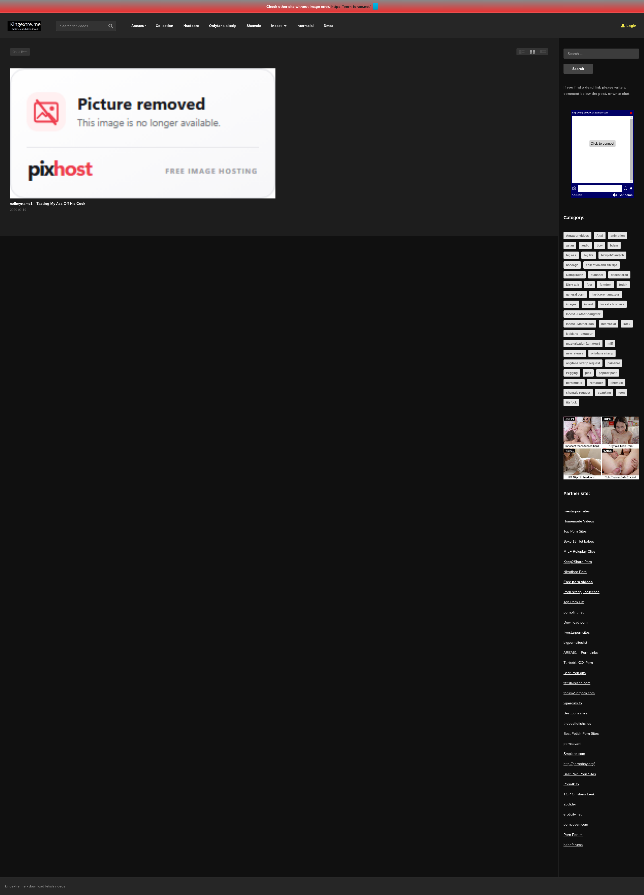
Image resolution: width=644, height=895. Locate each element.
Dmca (328, 26)
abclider (570, 804)
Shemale (254, 26)
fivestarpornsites (577, 511)
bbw (599, 245)
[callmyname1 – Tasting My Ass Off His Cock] (142, 133)
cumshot (597, 275)
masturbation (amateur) (583, 343)
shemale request (578, 392)
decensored (619, 275)
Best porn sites (575, 713)
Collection (164, 26)
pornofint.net (574, 612)
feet (589, 285)
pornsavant (572, 744)
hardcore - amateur (605, 294)
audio (585, 245)
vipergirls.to (573, 703)
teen (621, 392)
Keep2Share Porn (578, 562)
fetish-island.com (577, 683)
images (571, 304)
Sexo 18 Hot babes (579, 541)
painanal (614, 363)
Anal (599, 235)
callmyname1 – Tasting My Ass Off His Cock (47, 203)
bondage (572, 265)
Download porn (576, 622)
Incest (277, 26)
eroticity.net (573, 814)
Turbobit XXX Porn (578, 663)
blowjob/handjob (612, 255)
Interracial (305, 26)
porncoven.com (576, 824)
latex (626, 324)
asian (570, 245)
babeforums (573, 845)
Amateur (138, 26)
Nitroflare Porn (575, 572)
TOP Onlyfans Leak (579, 794)
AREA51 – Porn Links (581, 652)
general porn (575, 294)
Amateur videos (577, 235)
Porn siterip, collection (581, 592)
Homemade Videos (579, 521)
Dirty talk (572, 285)
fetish (623, 285)
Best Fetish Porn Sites (581, 733)
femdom (606, 285)
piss (588, 373)
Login (630, 26)
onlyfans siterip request (583, 363)
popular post (608, 373)
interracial (608, 324)
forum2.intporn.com (579, 693)
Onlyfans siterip (222, 26)
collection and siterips (601, 265)
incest (588, 304)
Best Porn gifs (575, 673)
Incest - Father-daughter (583, 314)
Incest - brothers (612, 304)
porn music (574, 383)
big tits (588, 255)
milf (610, 343)
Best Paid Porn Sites (580, 774)
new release (574, 353)
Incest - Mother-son (580, 324)
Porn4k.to (571, 784)
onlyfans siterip (602, 353)
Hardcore (191, 26)
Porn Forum (573, 835)
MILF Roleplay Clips (579, 551)
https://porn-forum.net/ (351, 7)
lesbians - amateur (579, 334)
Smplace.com (574, 754)
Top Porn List (574, 602)
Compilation (574, 275)
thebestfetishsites (577, 723)
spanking (604, 392)
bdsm (614, 245)
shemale (617, 383)
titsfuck (571, 402)
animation (618, 235)
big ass (571, 255)
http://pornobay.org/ (579, 764)
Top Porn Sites (575, 531)
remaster (596, 383)
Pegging (572, 373)
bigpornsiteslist (575, 642)
